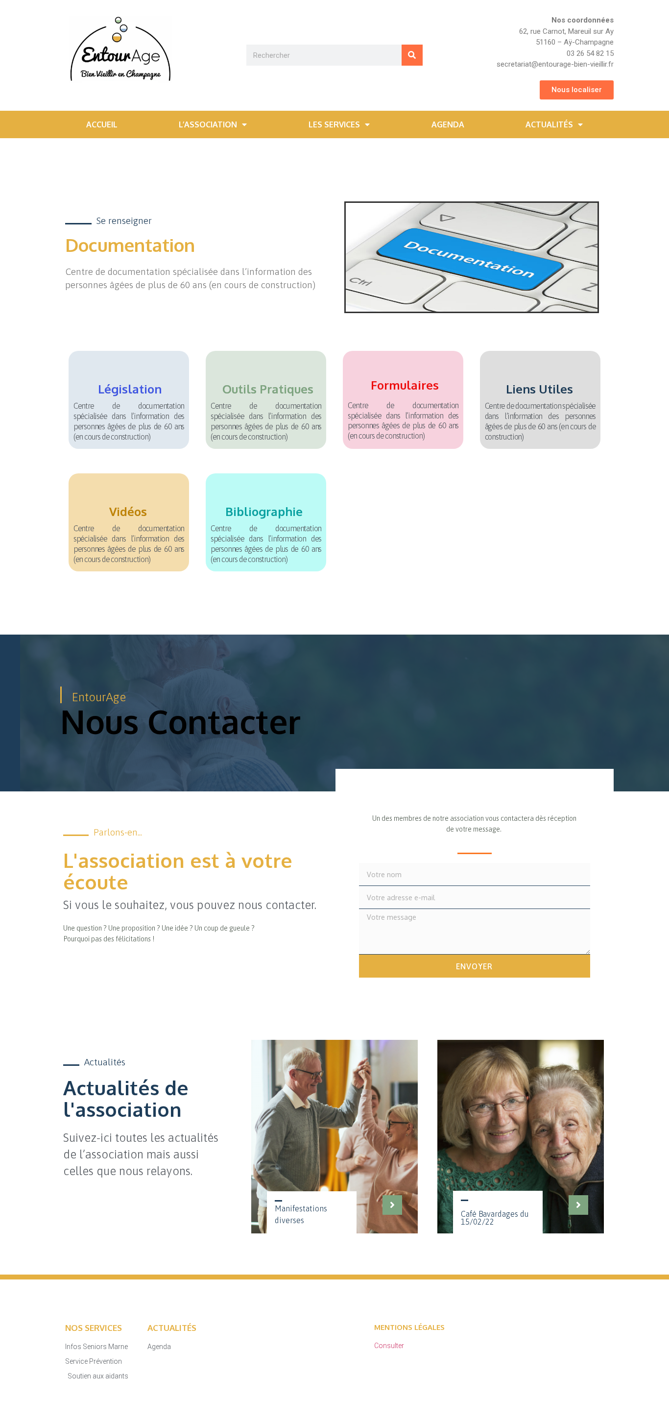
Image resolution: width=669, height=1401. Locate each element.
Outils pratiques (267, 388)
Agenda (447, 124)
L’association (208, 124)
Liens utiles (539, 388)
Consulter (389, 1346)
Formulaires (405, 385)
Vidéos (128, 511)
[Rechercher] (412, 55)
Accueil (102, 124)
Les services (334, 124)
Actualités (549, 124)
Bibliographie (264, 511)
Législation (130, 388)
